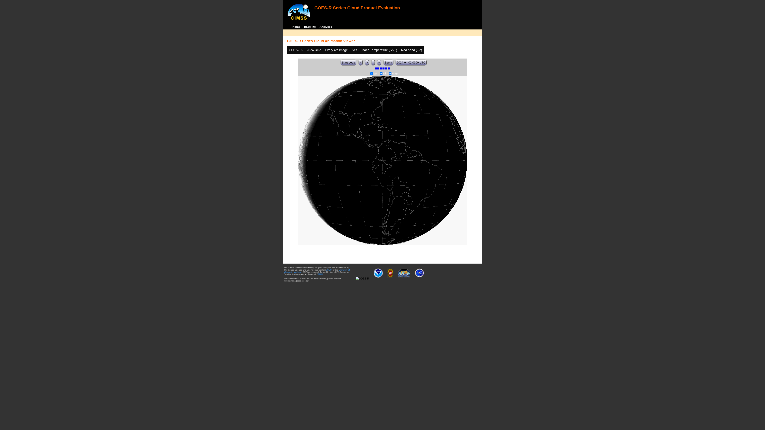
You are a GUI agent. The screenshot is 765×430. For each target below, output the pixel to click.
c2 (384, 73)
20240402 (314, 50)
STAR (320, 274)
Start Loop (348, 62)
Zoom (388, 62)
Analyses (326, 26)
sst (375, 73)
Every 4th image (336, 50)
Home (296, 26)
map (395, 73)
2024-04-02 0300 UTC (411, 62)
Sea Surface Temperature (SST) (374, 50)
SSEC (329, 270)
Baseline (310, 26)
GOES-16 (296, 50)
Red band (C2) (411, 50)
